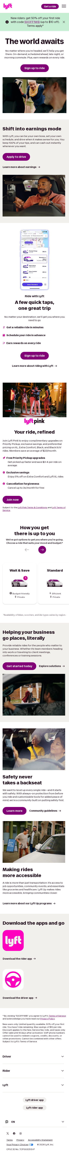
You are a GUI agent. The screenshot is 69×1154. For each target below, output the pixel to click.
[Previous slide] (27, 550)
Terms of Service (57, 1015)
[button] (63, 6)
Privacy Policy (47, 1018)
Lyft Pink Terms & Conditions (32, 507)
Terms (9, 1140)
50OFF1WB (32, 22)
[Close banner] (64, 22)
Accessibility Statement (40, 1140)
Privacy (20, 1140)
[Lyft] (8, 6)
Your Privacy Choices (17, 1144)
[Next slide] (42, 550)
